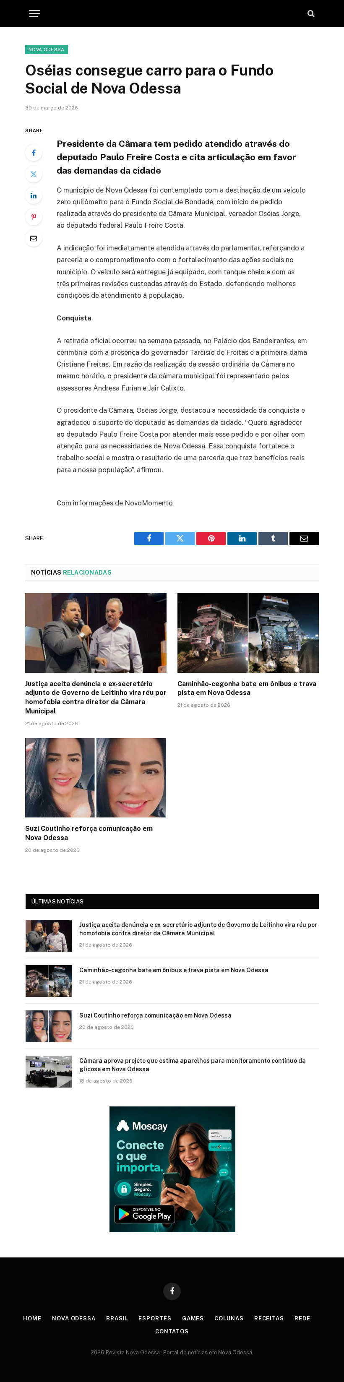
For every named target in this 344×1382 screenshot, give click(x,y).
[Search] (310, 13)
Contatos (172, 1331)
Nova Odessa (47, 49)
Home (32, 1318)
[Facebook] (33, 152)
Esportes (154, 1318)
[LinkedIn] (33, 195)
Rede (302, 1318)
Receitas (269, 1318)
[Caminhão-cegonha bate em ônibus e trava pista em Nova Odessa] (248, 633)
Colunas (228, 1318)
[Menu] (34, 13)
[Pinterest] (33, 216)
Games (193, 1318)
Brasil (117, 1318)
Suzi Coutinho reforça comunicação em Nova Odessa (89, 833)
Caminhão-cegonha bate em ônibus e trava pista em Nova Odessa (246, 688)
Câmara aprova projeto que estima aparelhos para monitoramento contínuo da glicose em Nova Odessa (192, 1064)
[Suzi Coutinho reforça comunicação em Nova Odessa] (96, 778)
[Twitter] (33, 174)
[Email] (33, 238)
